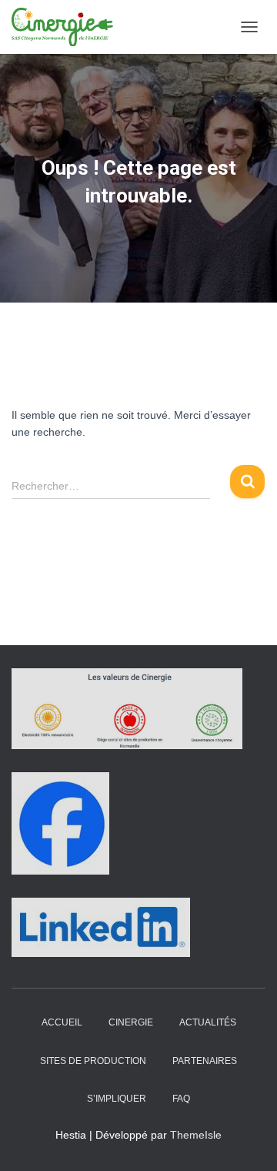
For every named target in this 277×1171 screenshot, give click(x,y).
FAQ (181, 1098)
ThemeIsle (196, 1135)
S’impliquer (116, 1098)
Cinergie (130, 1022)
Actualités (207, 1022)
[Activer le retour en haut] (246, 1140)
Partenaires (204, 1061)
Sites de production (93, 1061)
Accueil (62, 1022)
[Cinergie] (70, 27)
